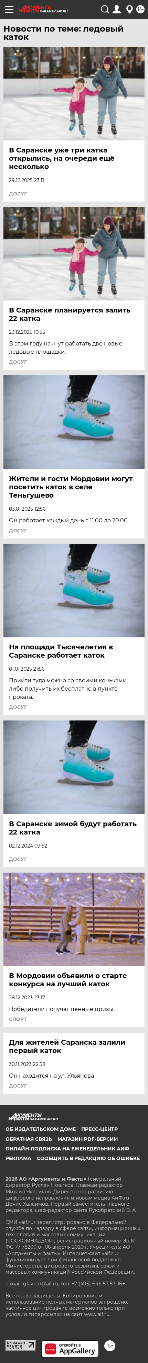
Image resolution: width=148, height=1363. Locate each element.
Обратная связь (29, 1139)
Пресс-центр (99, 1129)
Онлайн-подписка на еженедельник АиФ (67, 1149)
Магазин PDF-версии (87, 1139)
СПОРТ (18, 1019)
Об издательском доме (41, 1129)
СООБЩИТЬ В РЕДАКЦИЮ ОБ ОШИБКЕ (88, 1158)
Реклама (18, 1158)
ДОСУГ (18, 193)
